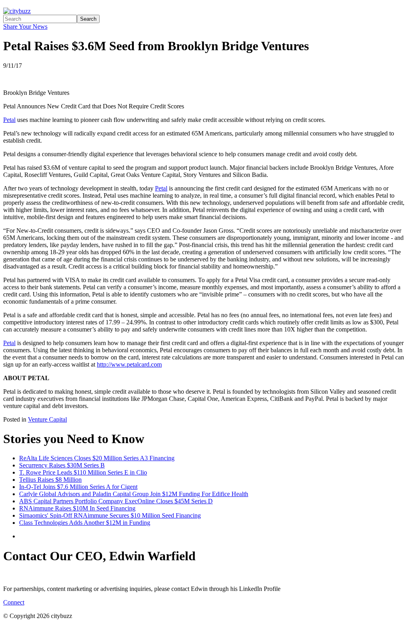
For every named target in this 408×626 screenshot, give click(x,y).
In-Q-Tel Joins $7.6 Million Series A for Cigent (78, 486)
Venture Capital (47, 419)
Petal (9, 119)
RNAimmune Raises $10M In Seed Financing (77, 508)
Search (88, 19)
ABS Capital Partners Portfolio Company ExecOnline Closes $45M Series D (116, 501)
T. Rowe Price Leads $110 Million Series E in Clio (83, 472)
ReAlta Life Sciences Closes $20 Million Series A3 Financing (97, 458)
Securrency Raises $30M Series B (62, 465)
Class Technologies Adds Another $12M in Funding (84, 522)
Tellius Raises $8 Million (50, 479)
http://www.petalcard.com (129, 364)
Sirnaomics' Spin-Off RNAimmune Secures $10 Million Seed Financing (110, 515)
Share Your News (25, 26)
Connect (13, 602)
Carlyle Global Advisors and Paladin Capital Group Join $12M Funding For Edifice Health (133, 494)
